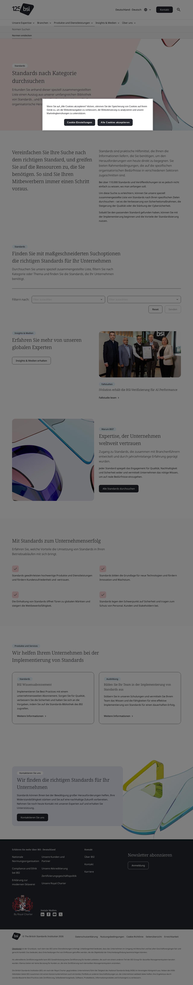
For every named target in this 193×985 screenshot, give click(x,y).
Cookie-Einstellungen (79, 122)
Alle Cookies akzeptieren (115, 122)
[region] (97, 115)
